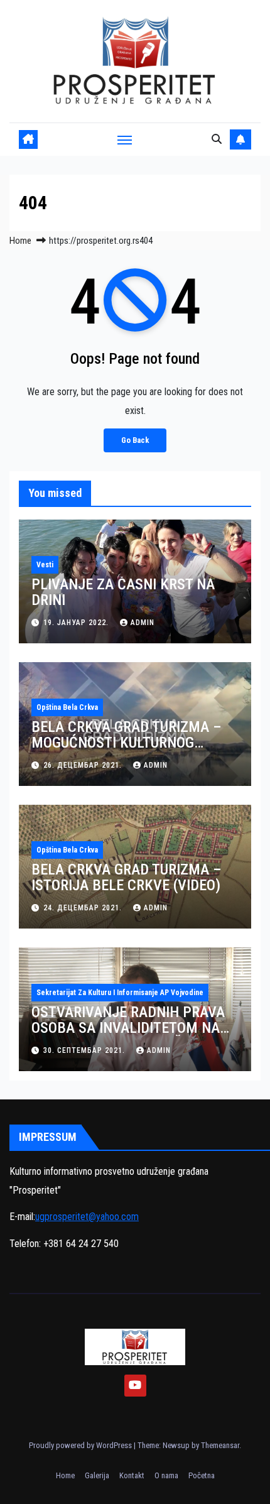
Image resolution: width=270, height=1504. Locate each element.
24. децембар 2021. (83, 907)
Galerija (97, 1475)
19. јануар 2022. (77, 622)
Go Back (135, 440)
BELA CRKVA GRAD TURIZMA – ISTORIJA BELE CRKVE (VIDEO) (126, 877)
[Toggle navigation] (125, 139)
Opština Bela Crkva (67, 707)
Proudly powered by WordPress (81, 1445)
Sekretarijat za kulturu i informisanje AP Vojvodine (119, 992)
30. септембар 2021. (85, 1050)
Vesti (44, 564)
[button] (217, 139)
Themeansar (220, 1445)
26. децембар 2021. (83, 765)
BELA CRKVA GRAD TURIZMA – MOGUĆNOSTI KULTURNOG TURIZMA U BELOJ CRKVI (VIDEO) (134, 742)
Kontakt (131, 1475)
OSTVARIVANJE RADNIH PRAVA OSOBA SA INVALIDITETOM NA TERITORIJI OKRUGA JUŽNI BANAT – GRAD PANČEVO (128, 1035)
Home (20, 240)
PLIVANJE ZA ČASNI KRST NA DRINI (123, 592)
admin (142, 622)
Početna (201, 1475)
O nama (166, 1475)
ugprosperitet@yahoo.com (87, 1217)
